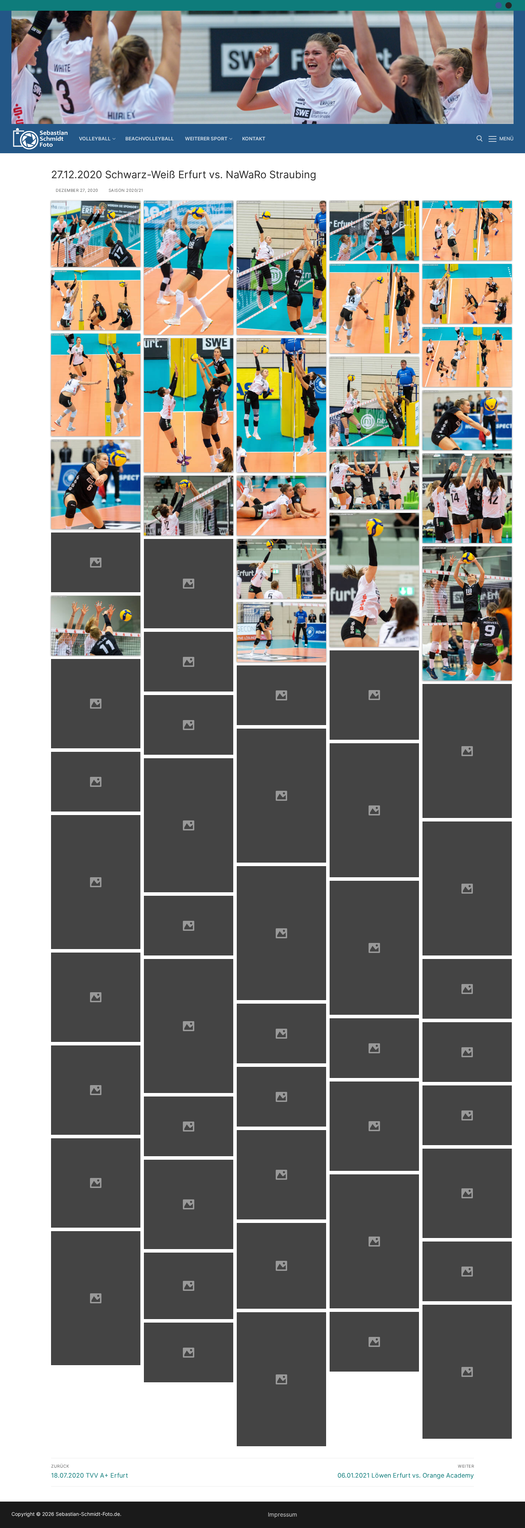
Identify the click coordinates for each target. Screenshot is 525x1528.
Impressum (282, 1514)
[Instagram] (508, 5)
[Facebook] (498, 5)
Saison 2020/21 (125, 190)
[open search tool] (479, 138)
